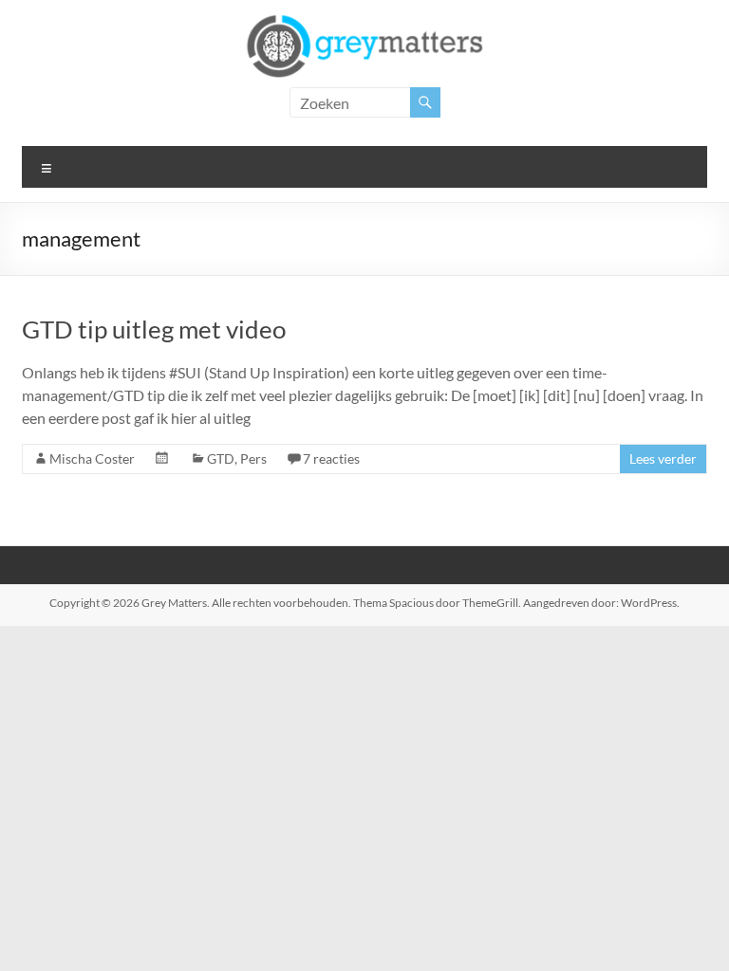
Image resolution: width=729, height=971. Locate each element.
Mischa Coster (92, 458)
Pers (253, 458)
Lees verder (663, 458)
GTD (220, 458)
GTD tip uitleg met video (154, 329)
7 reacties (331, 458)
